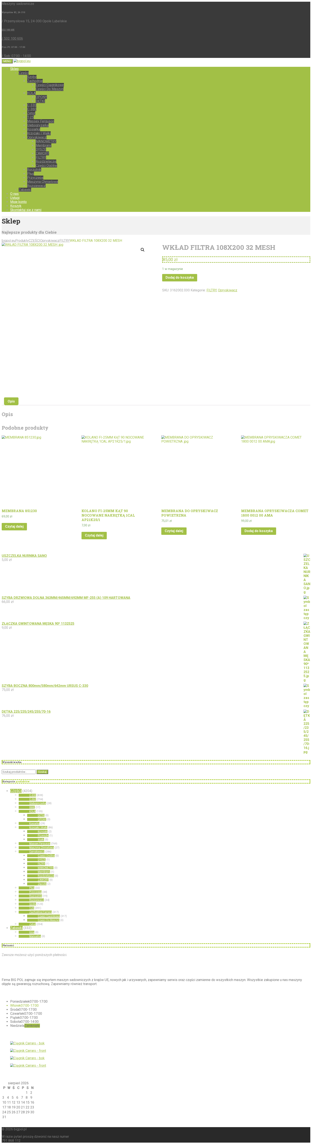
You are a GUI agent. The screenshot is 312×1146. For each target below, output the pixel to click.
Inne (31, 932)
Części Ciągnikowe (50, 85)
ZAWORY (42, 153)
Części (24, 73)
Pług (30, 174)
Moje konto (18, 202)
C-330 (31, 105)
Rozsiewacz (36, 186)
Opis (11, 401)
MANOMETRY (46, 141)
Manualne (35, 936)
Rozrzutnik (35, 895)
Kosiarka (33, 129)
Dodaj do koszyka (180, 277)
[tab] (11, 401)
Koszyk (15, 206)
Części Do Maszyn (49, 89)
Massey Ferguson (40, 121)
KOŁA (31, 93)
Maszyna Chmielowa (42, 182)
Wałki (41, 839)
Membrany (43, 145)
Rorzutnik (34, 170)
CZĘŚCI (16, 791)
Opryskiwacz (36, 137)
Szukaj (42, 771)
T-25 (30, 117)
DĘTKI (40, 101)
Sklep (14, 69)
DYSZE (41, 149)
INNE (32, 807)
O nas (14, 194)
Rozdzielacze (46, 161)
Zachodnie (35, 81)
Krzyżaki (43, 831)
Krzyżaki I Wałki (39, 133)
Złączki (42, 883)
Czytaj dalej (14, 526)
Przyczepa (35, 178)
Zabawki (25, 190)
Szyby (32, 77)
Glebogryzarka (38, 125)
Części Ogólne (46, 166)
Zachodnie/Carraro (40, 912)
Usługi (15, 198)
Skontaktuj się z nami (25, 210)
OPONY (41, 97)
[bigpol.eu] (22, 61)
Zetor (31, 113)
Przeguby (43, 835)
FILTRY (41, 157)
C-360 (31, 109)
